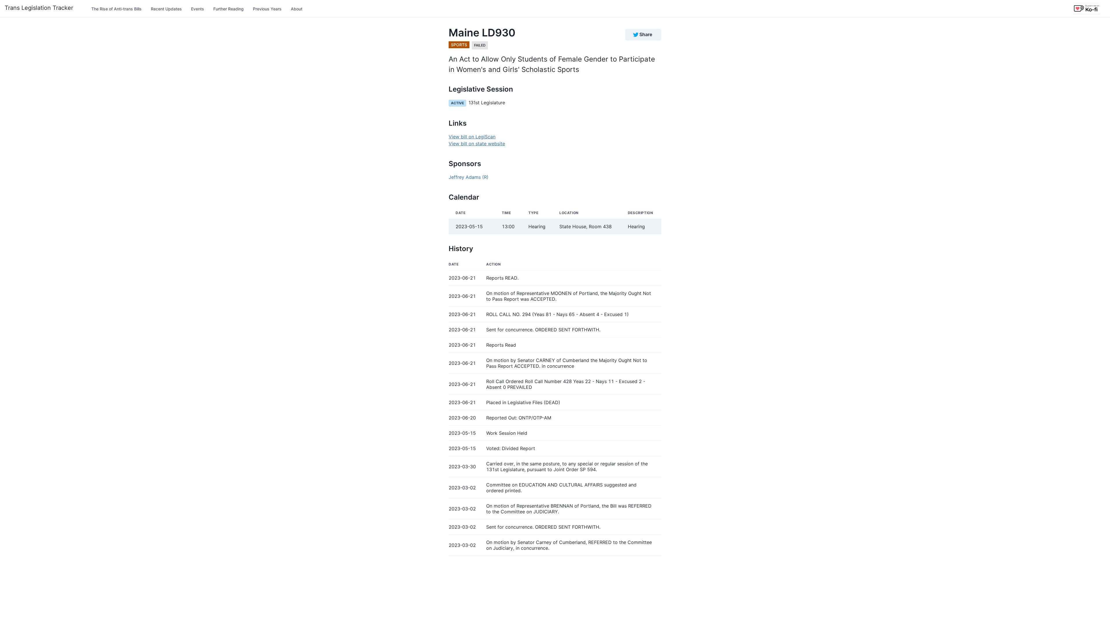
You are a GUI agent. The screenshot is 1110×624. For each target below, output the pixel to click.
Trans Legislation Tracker (39, 7)
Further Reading (228, 8)
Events (197, 8)
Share (645, 34)
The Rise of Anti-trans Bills (116, 8)
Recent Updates (166, 8)
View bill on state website (477, 143)
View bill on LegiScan (472, 137)
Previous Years (267, 8)
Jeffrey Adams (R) (469, 177)
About (296, 8)
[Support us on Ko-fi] (1086, 8)
